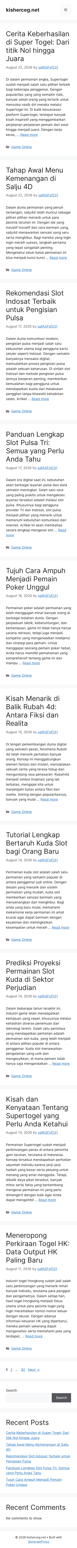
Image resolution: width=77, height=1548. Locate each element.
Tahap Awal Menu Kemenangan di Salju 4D (34, 178)
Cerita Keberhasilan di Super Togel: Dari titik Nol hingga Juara (37, 46)
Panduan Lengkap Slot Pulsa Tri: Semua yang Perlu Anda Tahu (35, 446)
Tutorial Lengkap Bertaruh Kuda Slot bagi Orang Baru (37, 843)
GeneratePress (38, 1541)
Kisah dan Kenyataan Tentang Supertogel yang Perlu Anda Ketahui (37, 1111)
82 (23, 1370)
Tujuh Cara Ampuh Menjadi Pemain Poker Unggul (36, 578)
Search (11, 1390)
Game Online (21, 147)
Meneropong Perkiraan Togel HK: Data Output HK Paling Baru (38, 1247)
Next (34, 1370)
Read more (29, 135)
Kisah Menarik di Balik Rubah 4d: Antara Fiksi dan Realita (33, 710)
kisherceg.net (22, 10)
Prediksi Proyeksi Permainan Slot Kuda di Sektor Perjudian (33, 975)
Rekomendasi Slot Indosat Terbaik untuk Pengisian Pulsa (35, 305)
